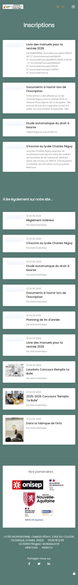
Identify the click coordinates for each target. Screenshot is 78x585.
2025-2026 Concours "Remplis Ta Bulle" (47, 398)
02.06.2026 (34, 392)
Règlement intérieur (40, 220)
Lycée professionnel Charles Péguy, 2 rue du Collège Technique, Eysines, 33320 (39, 538)
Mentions (31, 547)
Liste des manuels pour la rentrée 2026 (44, 46)
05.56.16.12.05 (56, 540)
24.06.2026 (34, 261)
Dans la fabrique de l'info (44, 423)
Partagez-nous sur (39, 558)
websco (47, 547)
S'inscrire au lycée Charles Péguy (49, 146)
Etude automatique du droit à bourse (47, 125)
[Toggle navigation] (73, 6)
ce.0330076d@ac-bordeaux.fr (39, 544)
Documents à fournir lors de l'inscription (46, 89)
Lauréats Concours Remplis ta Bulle (47, 371)
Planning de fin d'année (43, 320)
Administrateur (38, 224)
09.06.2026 (34, 365)
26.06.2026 (34, 215)
